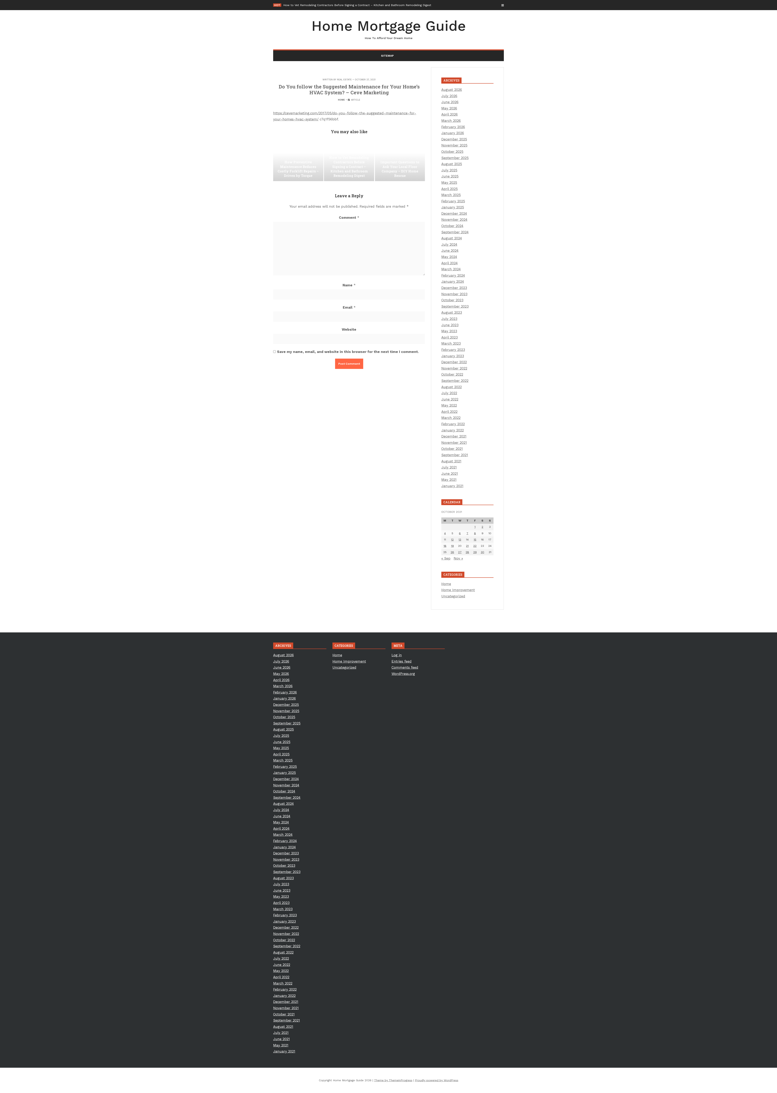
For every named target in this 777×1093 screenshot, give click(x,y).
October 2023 (452, 300)
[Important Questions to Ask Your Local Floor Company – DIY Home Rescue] (400, 161)
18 (445, 545)
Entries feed (402, 661)
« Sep (445, 558)
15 (475, 539)
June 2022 (449, 399)
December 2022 (454, 362)
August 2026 (451, 90)
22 (475, 545)
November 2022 (454, 368)
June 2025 (450, 176)
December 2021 (453, 436)
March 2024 (451, 269)
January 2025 (452, 207)
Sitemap (387, 55)
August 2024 (451, 238)
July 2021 (449, 467)
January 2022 (452, 430)
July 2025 (449, 170)
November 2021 (454, 443)
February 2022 (453, 424)
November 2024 (454, 220)
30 (482, 552)
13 (460, 539)
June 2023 (450, 325)
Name (349, 285)
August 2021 (451, 461)
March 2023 (451, 343)
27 (460, 552)
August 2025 (451, 164)
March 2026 (451, 121)
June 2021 (449, 474)
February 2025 (453, 201)
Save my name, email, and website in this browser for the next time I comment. (348, 352)
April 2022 (449, 412)
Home (341, 100)
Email (349, 307)
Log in (397, 655)
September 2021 (454, 455)
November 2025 (454, 145)
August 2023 (451, 312)
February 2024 (453, 275)
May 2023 (449, 331)
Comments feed (405, 667)
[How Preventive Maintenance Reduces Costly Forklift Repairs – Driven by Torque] (298, 161)
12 (452, 539)
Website (349, 329)
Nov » (458, 558)
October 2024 (452, 226)
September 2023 (455, 306)
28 (467, 552)
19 (452, 545)
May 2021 (448, 480)
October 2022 (452, 374)
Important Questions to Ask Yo (304, 5)
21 (467, 545)
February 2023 (453, 350)
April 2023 (449, 337)
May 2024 (449, 257)
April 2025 (449, 189)
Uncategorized (453, 596)
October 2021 (452, 449)
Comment (349, 218)
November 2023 (454, 294)
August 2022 (451, 387)
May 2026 (449, 108)
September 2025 (455, 158)
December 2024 (454, 213)
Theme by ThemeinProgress (393, 1080)
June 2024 (450, 251)
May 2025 (449, 183)
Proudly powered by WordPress (436, 1080)
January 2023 (452, 356)
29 (475, 552)
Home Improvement (458, 590)
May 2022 (449, 405)
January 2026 (452, 133)
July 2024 (449, 244)
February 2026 (453, 127)
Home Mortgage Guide (388, 29)
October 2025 (452, 152)
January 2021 (452, 486)
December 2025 (454, 139)
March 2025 (451, 195)
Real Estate (344, 79)
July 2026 (449, 96)
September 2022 (454, 381)
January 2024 (452, 281)
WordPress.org (403, 674)
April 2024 (449, 263)
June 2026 (450, 102)
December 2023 (454, 288)
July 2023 (449, 319)
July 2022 (449, 393)
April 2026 (449, 114)
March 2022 (451, 418)
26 (452, 552)
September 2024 (455, 232)
